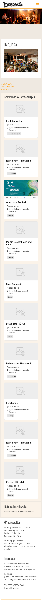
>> (33, 569)
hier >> (31, 511)
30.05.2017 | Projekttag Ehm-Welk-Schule (8, 87)
